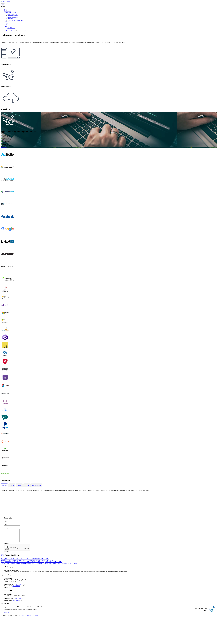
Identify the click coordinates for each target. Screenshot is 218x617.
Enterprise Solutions (12, 17)
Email (5, 524)
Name (5, 521)
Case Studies (7, 21)
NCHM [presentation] (27, 485)
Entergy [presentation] (12, 485)
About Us (6, 9)
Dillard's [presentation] (19, 485)
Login (2, 4)
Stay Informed (11, 28)
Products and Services (10, 12)
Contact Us (7, 25)
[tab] (4, 485)
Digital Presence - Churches (14, 20)
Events (6, 23)
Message (6, 528)
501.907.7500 (16, 586)
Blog (5, 26)
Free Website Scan (12, 14)
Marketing (10, 18)
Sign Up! (6, 612)
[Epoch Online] (5, 1)
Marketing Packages (12, 15)
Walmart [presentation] (4, 485)
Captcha (6, 543)
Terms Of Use (24, 615)
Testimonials (7, 11)
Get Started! (4, 147)
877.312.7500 (17, 584)
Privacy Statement (33, 615)
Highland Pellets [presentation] (36, 485)
